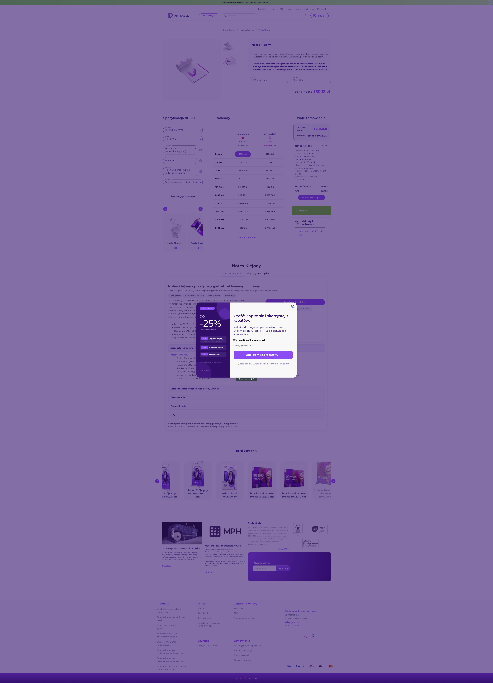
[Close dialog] (293, 306)
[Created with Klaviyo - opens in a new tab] (246, 379)
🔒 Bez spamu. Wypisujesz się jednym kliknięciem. (263, 364)
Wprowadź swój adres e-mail (249, 340)
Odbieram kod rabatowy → (263, 354)
